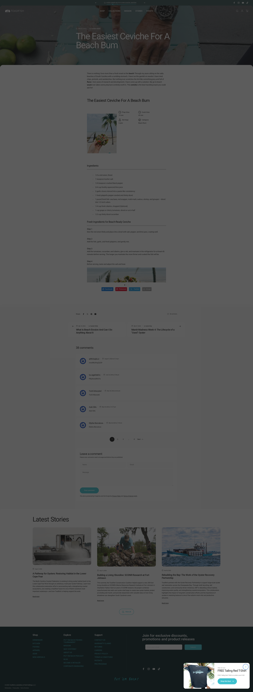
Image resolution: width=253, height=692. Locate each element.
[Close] (245, 666)
